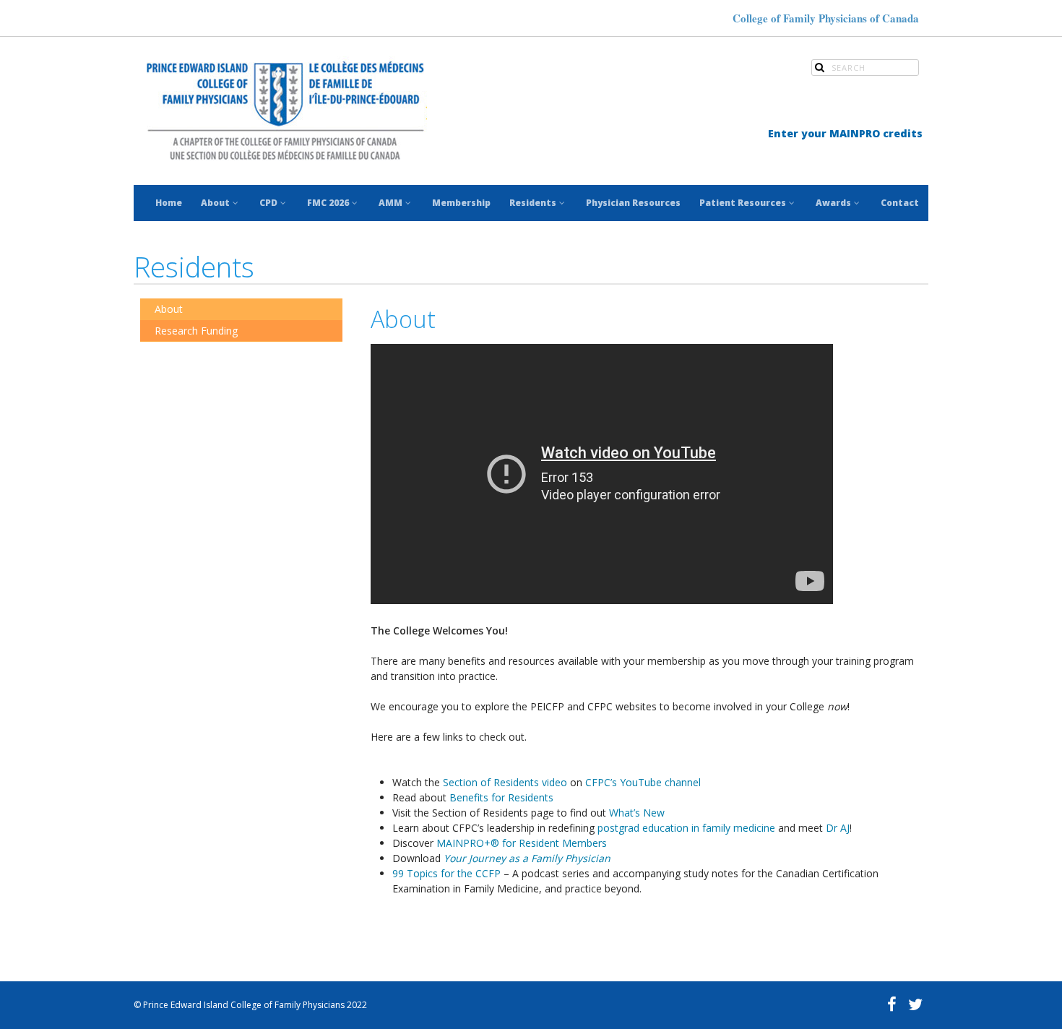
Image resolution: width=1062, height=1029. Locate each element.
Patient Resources (742, 203)
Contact (900, 203)
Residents (532, 203)
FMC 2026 (328, 203)
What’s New (637, 812)
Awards (833, 203)
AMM (390, 203)
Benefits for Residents (501, 797)
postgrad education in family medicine (686, 828)
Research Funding (196, 330)
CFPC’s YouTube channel (643, 782)
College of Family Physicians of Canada (826, 18)
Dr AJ (838, 828)
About (215, 203)
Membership (461, 203)
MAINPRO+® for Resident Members (521, 843)
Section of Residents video (505, 782)
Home (168, 203)
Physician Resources (633, 203)
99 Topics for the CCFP (446, 873)
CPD (268, 203)
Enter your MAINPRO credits (845, 133)
